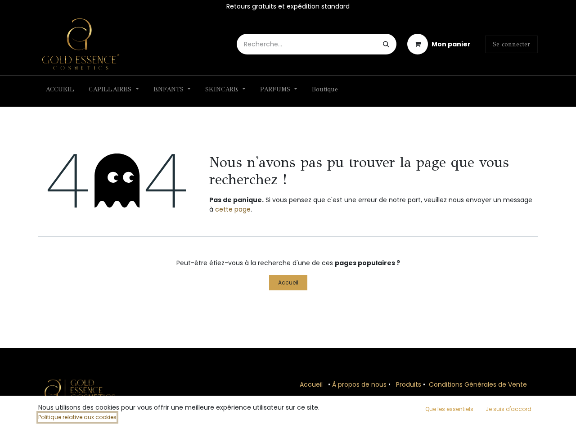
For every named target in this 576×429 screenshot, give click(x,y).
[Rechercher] (386, 44)
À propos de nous (359, 384)
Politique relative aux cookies (77, 417)
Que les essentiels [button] (449, 409)
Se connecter (511, 44)
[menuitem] (59, 91)
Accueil (288, 282)
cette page (233, 209)
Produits (408, 384)
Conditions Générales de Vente (478, 384)
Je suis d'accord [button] (508, 409)
